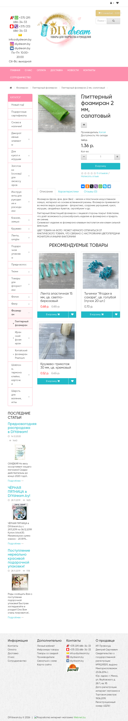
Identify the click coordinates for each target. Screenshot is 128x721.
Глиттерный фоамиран (44, 88)
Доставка (57, 70)
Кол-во (85, 151)
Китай (102, 132)
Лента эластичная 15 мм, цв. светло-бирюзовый (56, 297)
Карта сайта (44, 665)
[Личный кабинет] (112, 3)
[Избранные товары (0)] (117, 3)
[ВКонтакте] (83, 186)
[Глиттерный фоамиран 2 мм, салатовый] (56, 113)
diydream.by (22, 44)
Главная (15, 70)
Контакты (89, 70)
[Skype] (105, 186)
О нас (28, 70)
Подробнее (14, 481)
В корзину (100, 166)
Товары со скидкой (47, 653)
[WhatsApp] (100, 186)
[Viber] (96, 186)
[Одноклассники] (87, 186)
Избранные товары (48, 650)
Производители (45, 657)
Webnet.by (80, 717)
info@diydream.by (20, 39)
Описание (46, 191)
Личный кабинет (46, 646)
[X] (92, 186)
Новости (73, 70)
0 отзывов (102, 173)
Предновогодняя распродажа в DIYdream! (22, 428)
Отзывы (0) (90, 191)
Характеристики (68, 191)
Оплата (41, 70)
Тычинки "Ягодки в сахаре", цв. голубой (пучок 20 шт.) (100, 297)
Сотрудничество (20, 77)
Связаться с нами (47, 661)
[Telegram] (109, 186)
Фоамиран (22, 88)
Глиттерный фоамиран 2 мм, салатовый (83, 88)
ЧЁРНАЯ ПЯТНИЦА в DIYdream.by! (19, 492)
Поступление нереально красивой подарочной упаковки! (19, 558)
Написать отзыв (90, 176)
